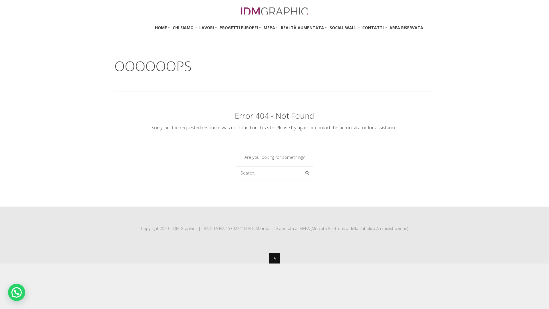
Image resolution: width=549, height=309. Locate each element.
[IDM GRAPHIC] (274, 12)
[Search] (307, 172)
